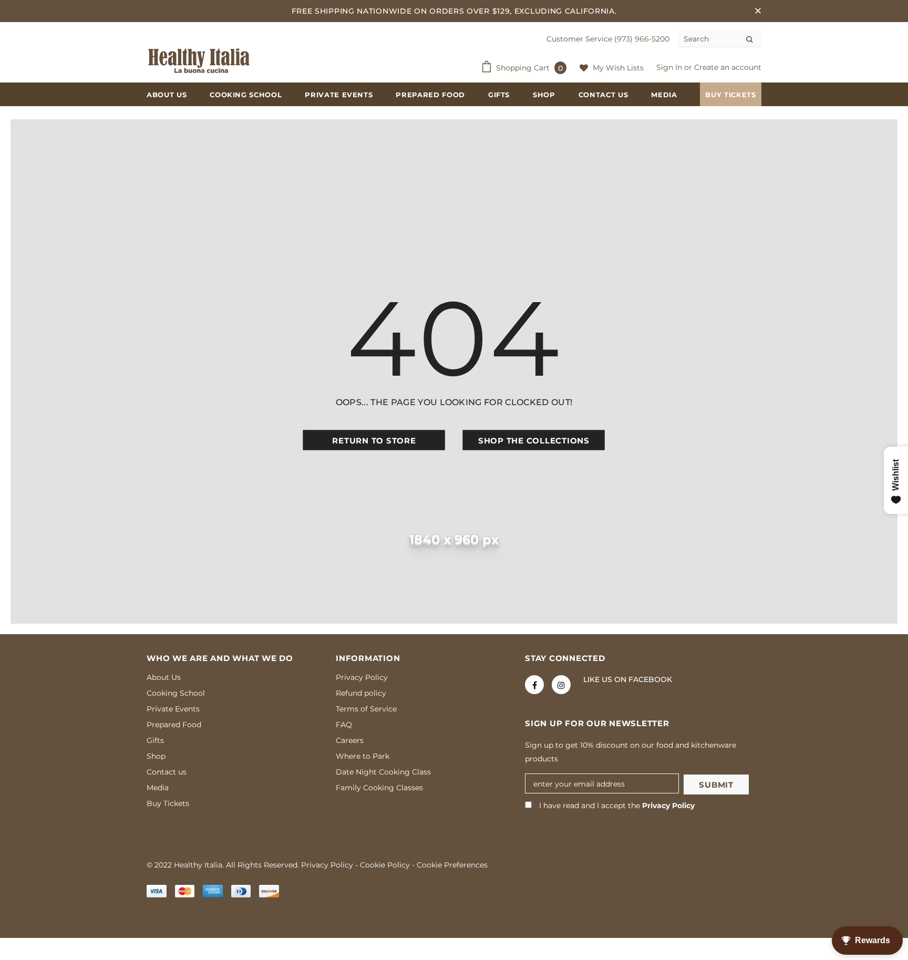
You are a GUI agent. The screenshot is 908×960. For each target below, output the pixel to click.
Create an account (727, 67)
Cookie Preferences (452, 865)
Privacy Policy (668, 805)
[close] (757, 11)
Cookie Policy (385, 865)
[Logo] (199, 61)
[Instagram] (561, 684)
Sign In (670, 67)
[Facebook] (534, 684)
